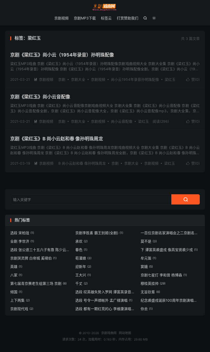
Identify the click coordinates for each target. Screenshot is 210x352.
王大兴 (83, 275)
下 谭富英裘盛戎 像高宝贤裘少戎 (169, 249)
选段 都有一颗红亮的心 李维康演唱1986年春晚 (105, 308)
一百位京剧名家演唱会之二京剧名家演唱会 (170, 233)
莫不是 (149, 241)
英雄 (16, 266)
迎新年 (83, 266)
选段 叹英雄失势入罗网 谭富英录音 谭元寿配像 (105, 292)
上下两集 (20, 300)
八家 (16, 275)
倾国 (16, 292)
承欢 (81, 241)
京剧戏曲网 (105, 7)
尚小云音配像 (121, 121)
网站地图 (125, 333)
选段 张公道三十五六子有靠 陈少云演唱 (40, 249)
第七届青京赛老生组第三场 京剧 (38, 283)
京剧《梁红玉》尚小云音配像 (40, 96)
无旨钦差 (150, 292)
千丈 (81, 283)
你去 (147, 308)
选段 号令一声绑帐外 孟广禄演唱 (103, 300)
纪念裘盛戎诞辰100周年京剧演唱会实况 (170, 300)
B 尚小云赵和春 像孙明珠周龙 (82, 163)
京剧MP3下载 (85, 18)
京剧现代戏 (21, 308)
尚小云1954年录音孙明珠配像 (135, 79)
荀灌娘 (83, 258)
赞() (193, 79)
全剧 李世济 (22, 241)
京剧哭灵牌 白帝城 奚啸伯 (33, 258)
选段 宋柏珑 (22, 233)
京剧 (61, 79)
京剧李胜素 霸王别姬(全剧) (99, 233)
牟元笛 (148, 258)
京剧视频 (61, 18)
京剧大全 (78, 79)
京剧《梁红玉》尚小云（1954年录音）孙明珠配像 (62, 55)
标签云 (106, 18)
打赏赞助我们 (127, 18)
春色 (81, 249)
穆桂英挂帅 (153, 283)
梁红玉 (170, 79)
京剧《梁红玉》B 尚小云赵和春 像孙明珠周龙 (56, 138)
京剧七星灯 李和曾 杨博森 (164, 275)
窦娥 (147, 266)
